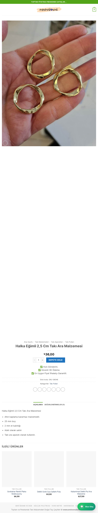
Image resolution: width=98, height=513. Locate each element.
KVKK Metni (57, 506)
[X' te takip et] (49, 389)
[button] (3, 10)
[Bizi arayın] (58, 389)
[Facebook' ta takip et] (35, 389)
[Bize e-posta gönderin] (54, 389)
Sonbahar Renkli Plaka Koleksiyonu (16, 492)
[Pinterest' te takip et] (63, 389)
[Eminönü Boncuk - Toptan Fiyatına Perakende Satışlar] (49, 10)
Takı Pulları (69, 342)
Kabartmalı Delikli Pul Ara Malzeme (81, 492)
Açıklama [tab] (38, 405)
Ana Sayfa (28, 342)
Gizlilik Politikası (42, 506)
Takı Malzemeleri (42, 342)
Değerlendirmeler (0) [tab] (55, 405)
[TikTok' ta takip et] (44, 389)
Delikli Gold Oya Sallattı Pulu (49, 492)
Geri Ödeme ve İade (23, 506)
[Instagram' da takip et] (40, 389)
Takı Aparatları (57, 342)
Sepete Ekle (56, 360)
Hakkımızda (69, 506)
